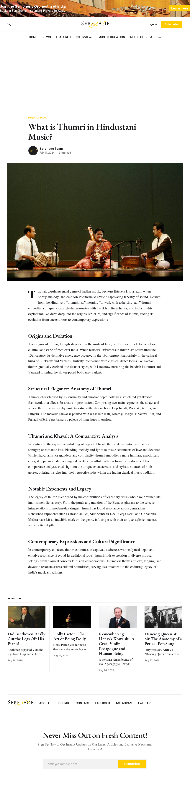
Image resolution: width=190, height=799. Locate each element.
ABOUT (44, 703)
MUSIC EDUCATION (112, 37)
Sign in (152, 24)
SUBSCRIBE (63, 703)
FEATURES (63, 37)
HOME (33, 37)
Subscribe (171, 24)
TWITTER (144, 703)
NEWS (46, 37)
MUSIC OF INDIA (141, 37)
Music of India (37, 117)
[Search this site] (9, 24)
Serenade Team (51, 148)
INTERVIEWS (84, 37)
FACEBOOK (102, 703)
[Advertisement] (95, 76)
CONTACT (83, 703)
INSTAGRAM (123, 703)
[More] (159, 37)
